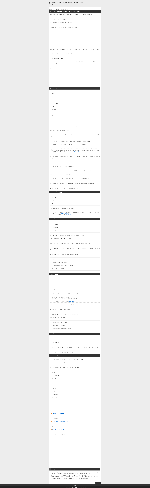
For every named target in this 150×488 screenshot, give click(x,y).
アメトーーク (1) (60, 476)
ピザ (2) (52, 478)
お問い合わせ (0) (85, 478)
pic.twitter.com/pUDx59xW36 (73, 151)
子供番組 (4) (64, 475)
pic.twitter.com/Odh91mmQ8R (72, 299)
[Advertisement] (75, 38)
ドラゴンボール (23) (72, 475)
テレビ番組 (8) (67, 476)
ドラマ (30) (91, 475)
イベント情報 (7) (81, 476)
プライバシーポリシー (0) (76, 478)
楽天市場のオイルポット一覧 (58, 429)
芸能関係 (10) (53, 476)
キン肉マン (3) (80, 475)
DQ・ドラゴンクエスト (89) (56, 475)
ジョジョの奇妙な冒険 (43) (71, 473)
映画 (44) (85, 475)
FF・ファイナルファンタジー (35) (83, 473)
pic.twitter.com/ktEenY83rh (65, 213)
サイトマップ (75, 485)
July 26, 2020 (69, 152)
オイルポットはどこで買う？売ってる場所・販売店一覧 (66, 3)
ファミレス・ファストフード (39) (92, 476)
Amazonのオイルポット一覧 (58, 413)
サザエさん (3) (74, 476)
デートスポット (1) (66, 478)
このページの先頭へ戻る (98, 483)
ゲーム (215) (62, 473)
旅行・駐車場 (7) (58, 478)
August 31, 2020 (72, 301)
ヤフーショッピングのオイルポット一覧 (60, 421)
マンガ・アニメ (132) (55, 473)
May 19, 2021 (68, 214)
